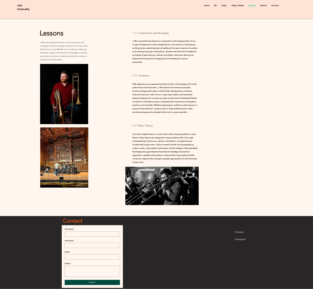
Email (67, 252)
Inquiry (68, 263)
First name (69, 229)
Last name (69, 241)
